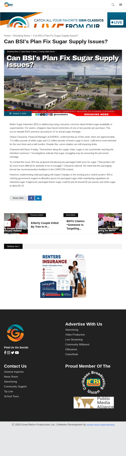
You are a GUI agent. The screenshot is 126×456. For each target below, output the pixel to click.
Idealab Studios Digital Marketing (100, 425)
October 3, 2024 (19, 114)
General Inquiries (14, 371)
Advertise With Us (83, 324)
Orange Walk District (47, 51)
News (35, 51)
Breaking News (21, 35)
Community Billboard (77, 344)
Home (7, 35)
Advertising (71, 329)
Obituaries (71, 349)
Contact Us (15, 366)
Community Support (15, 386)
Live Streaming (74, 339)
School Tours (11, 396)
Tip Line (8, 391)
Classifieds (71, 354)
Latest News (25, 51)
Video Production (75, 334)
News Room (11, 376)
